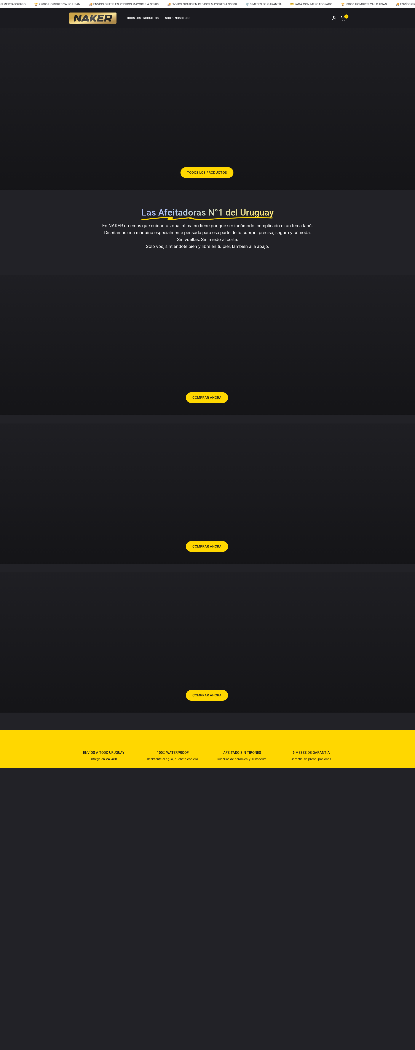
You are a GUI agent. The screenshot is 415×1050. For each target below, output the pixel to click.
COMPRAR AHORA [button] (207, 397)
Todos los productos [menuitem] (142, 18)
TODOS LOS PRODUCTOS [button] (207, 172)
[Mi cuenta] (334, 18)
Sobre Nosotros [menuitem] (177, 18)
